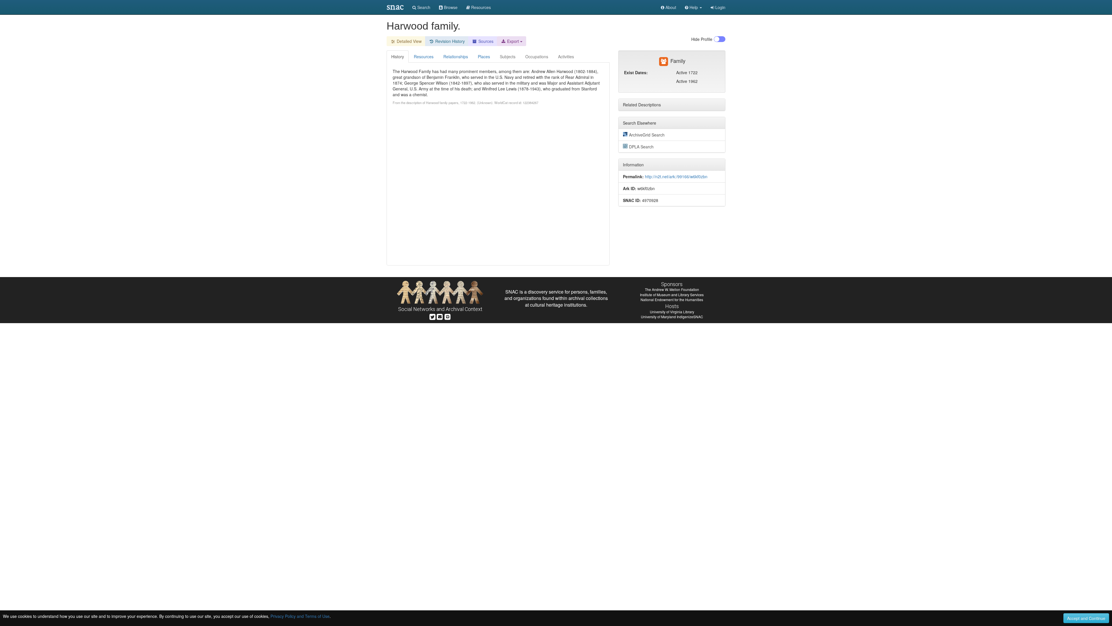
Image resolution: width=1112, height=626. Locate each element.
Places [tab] (484, 56)
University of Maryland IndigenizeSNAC (672, 316)
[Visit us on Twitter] (432, 316)
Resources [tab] (424, 56)
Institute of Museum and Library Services (672, 294)
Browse (450, 7)
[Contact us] (439, 316)
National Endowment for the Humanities (672, 299)
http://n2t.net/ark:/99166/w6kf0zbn (676, 176)
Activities (566, 56)
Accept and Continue (1086, 618)
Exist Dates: (636, 72)
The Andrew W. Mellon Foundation (672, 289)
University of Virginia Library (672, 311)
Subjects (507, 56)
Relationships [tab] (455, 56)
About (670, 7)
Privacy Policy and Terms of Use (300, 616)
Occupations (536, 56)
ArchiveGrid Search (647, 135)
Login (719, 7)
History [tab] (397, 56)
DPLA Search (641, 147)
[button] (693, 7)
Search (423, 7)
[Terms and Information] (447, 316)
